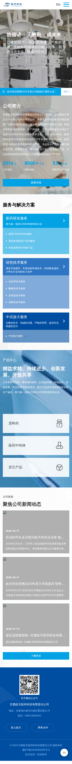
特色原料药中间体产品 (21, 247)
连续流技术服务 (17, 295)
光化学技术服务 (17, 281)
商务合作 (43, 727)
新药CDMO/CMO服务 (20, 234)
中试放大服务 (16, 336)
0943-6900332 (33, 715)
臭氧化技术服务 (17, 302)
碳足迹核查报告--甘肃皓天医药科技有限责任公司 (33, 91)
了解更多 (36, 655)
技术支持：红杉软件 (36, 754)
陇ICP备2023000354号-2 (36, 750)
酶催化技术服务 (17, 288)
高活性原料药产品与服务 (22, 241)
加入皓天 (16, 727)
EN (58, 4)
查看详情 (36, 182)
